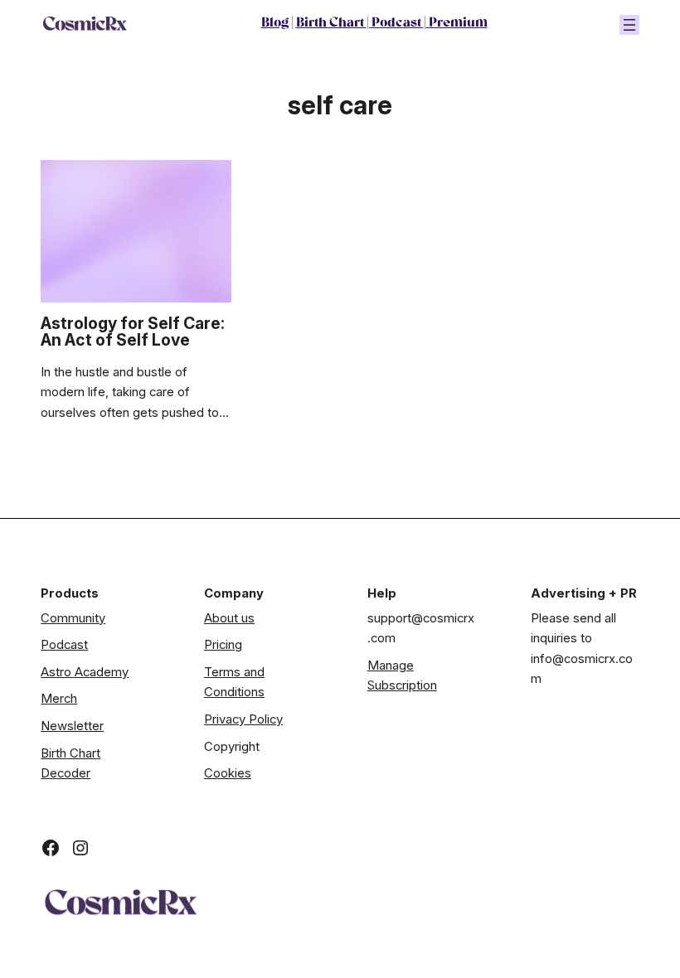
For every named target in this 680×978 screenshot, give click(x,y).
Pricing (223, 644)
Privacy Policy (243, 719)
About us (229, 618)
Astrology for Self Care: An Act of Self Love (133, 332)
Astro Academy (85, 672)
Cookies (227, 773)
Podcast (396, 23)
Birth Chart (331, 23)
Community (73, 618)
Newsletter (72, 726)
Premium (458, 23)
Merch (59, 698)
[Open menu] (629, 25)
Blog (275, 23)
